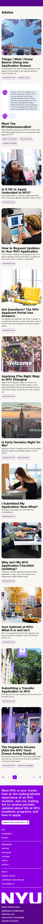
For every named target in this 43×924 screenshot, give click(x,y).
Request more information (14, 822)
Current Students (9, 143)
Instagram (6, 844)
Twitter (5, 848)
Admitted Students (10, 139)
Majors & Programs (25, 766)
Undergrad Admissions (13, 911)
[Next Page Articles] (39, 777)
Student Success (10, 921)
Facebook (6, 853)
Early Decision (23, 458)
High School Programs (13, 918)
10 (34, 777)
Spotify (5, 865)
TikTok (4, 861)
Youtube (5, 857)
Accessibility (8, 884)
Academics (7, 834)
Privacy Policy (9, 876)
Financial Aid (8, 914)
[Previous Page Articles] (3, 777)
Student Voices (24, 78)
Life (3, 830)
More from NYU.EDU (11, 907)
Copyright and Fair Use (13, 880)
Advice (5, 838)
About (5, 872)
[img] (21, 37)
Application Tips (9, 78)
